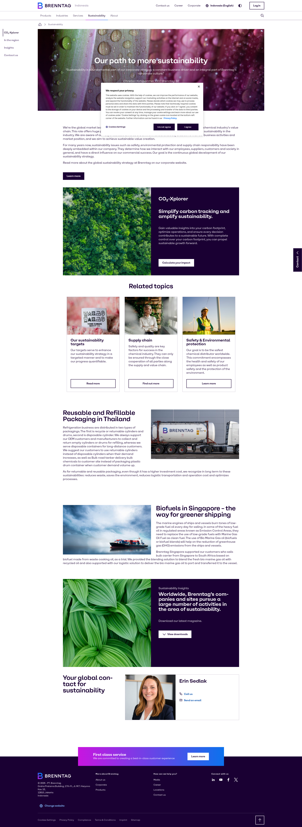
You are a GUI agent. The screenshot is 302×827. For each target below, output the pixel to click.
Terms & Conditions (105, 820)
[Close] (198, 86)
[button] (256, 5)
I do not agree (164, 127)
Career (178, 5)
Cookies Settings (117, 127)
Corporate (194, 5)
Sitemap (135, 820)
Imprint (123, 820)
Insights (9, 47)
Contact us (162, 5)
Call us (188, 694)
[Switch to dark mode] (240, 5)
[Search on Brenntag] (262, 15)
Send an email (192, 700)
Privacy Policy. (170, 118)
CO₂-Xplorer (11, 32)
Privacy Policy (66, 820)
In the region (11, 40)
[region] (152, 109)
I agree (187, 127)
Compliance (84, 820)
